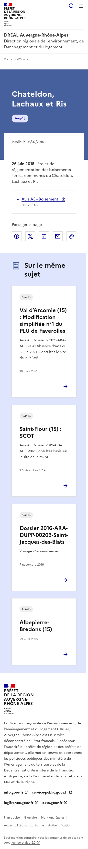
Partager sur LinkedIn (44, 236)
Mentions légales (52, 817)
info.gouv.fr (13, 792)
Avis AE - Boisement (40, 199)
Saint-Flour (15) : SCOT (40, 432)
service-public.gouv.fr (50, 792)
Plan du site (12, 817)
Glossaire (30, 817)
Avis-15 (20, 118)
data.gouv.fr (52, 802)
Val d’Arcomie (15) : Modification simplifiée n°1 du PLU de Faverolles (43, 320)
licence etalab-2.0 (23, 842)
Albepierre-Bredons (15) (36, 625)
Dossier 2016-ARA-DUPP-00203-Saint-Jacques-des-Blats (44, 535)
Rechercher (71, 6)
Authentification (59, 825)
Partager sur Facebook (17, 236)
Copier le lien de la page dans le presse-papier (71, 236)
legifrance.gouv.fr (18, 802)
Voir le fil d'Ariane (16, 59)
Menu (81, 6)
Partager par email (58, 236)
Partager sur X (30, 236)
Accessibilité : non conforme (24, 825)
